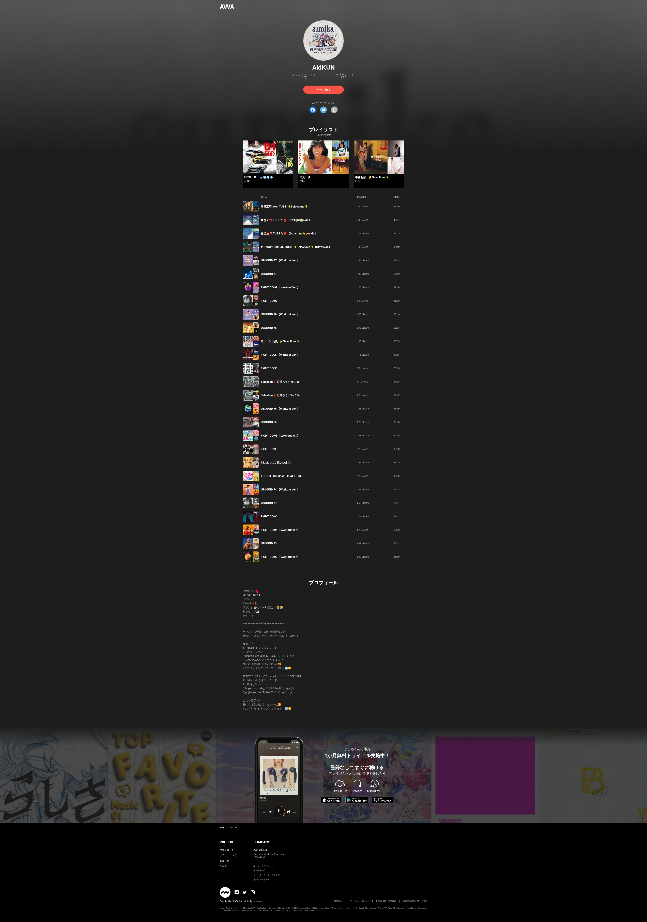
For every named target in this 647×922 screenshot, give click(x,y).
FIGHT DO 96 (269, 368)
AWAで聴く (323, 89)
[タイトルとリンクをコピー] (334, 109)
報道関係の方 (259, 870)
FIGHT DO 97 (269, 301)
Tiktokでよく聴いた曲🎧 (276, 462)
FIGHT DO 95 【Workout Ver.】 (280, 435)
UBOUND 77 (269, 274)
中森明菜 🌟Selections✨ (372, 177)
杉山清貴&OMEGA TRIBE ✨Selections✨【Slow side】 (296, 247)
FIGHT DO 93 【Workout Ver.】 (280, 557)
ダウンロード (227, 849)
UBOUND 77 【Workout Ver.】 (280, 260)
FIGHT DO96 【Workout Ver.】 (280, 355)
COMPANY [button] (261, 842)
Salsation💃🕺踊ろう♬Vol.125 (280, 382)
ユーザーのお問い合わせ (264, 865)
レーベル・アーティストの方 (266, 874)
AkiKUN (233, 827)
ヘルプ (223, 865)
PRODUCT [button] (227, 842)
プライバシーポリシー (359, 901)
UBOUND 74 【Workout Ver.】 (280, 489)
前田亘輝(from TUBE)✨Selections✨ (284, 206)
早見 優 (305, 177)
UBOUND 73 (269, 543)
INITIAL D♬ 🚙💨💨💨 (258, 177)
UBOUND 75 (269, 422)
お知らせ (224, 860)
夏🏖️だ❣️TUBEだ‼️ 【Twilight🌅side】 (286, 220)
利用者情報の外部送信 (386, 901)
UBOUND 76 (269, 328)
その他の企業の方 (261, 879)
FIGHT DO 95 (269, 449)
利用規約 (338, 901)
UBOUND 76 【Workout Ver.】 (280, 314)
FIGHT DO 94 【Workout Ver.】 (280, 530)
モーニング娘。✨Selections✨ (280, 341)
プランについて (228, 855)
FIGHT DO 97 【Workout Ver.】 (280, 287)
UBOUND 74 (269, 503)
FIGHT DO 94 (269, 516)
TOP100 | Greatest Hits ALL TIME (282, 476)
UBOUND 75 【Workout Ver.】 (280, 408)
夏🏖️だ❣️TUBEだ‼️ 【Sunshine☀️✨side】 (289, 233)
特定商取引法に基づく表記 (415, 901)
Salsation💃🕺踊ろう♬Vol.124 (280, 395)
